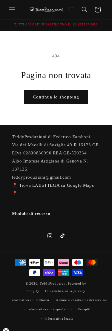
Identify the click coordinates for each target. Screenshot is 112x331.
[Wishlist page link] (71, 10)
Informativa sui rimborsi (29, 300)
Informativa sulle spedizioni (49, 309)
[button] (12, 9)
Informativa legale (59, 318)
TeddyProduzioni (53, 283)
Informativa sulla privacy (65, 291)
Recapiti (84, 309)
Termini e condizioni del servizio (81, 300)
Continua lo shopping (56, 97)
